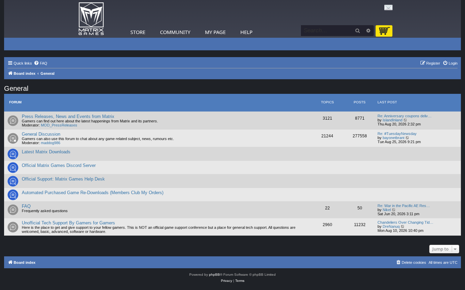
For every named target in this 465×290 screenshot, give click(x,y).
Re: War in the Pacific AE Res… (404, 206)
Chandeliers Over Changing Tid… (405, 222)
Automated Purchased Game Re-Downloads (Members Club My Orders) (92, 192)
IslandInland (392, 120)
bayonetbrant (393, 138)
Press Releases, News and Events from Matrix (68, 116)
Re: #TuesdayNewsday (397, 134)
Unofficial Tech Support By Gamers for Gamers (68, 222)
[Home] (91, 19)
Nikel (387, 210)
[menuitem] (40, 63)
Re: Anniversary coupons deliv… (405, 116)
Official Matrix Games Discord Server (59, 165)
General (16, 88)
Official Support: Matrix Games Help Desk (63, 179)
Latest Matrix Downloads (46, 151)
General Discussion (41, 134)
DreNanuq (391, 226)
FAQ (26, 206)
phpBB (214, 274)
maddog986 (50, 143)
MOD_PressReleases (59, 125)
